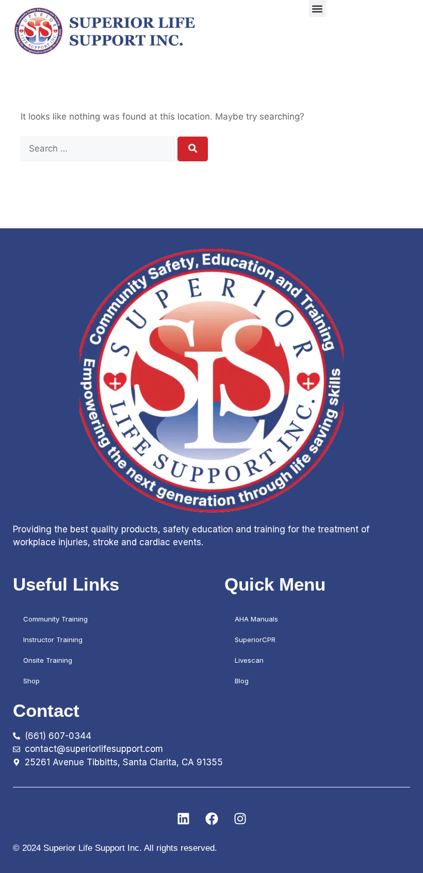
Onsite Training (47, 660)
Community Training (55, 619)
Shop (31, 681)
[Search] (192, 149)
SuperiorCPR (255, 639)
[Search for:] (99, 148)
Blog (242, 681)
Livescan (249, 660)
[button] (317, 8)
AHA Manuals (256, 619)
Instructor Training (53, 639)
